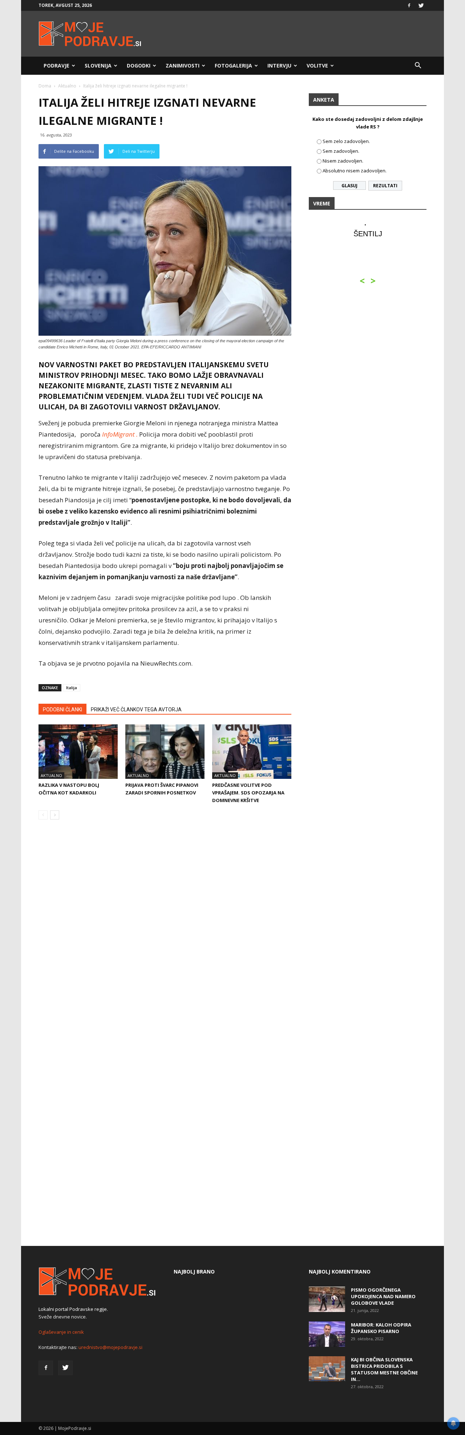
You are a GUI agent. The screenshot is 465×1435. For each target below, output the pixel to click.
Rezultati (385, 186)
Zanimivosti (182, 65)
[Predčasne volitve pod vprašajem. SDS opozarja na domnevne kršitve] (251, 751)
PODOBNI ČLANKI (62, 709)
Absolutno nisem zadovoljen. (355, 170)
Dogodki (138, 65)
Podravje (56, 65)
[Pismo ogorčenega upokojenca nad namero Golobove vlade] (327, 1299)
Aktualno (67, 86)
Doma (45, 86)
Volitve (317, 65)
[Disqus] (165, 935)
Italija (71, 687)
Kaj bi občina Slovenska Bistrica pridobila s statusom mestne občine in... (384, 1369)
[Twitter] (421, 5)
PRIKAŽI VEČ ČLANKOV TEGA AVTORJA (136, 709)
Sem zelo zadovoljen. (346, 141)
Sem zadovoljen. (341, 151)
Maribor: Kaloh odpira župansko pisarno (381, 1327)
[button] (417, 65)
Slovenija (98, 65)
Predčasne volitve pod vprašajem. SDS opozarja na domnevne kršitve (248, 793)
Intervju (279, 65)
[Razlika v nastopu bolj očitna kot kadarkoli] (78, 751)
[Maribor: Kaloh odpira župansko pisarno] (327, 1334)
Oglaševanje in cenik (61, 1332)
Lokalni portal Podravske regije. (73, 1309)
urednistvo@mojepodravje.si (110, 1347)
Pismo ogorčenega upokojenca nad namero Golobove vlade (383, 1296)
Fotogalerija (233, 65)
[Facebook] (409, 5)
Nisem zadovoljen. (343, 161)
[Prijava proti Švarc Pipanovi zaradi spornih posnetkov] (165, 751)
